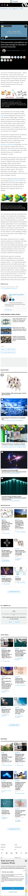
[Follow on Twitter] (7, 853)
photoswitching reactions (8, 352)
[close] (27, 53)
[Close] (24, 870)
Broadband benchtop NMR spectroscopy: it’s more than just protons (14, 471)
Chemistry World (21, 447)
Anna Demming (21, 531)
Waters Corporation (9, 447)
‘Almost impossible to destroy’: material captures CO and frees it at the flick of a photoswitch (7, 525)
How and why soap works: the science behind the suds (20, 711)
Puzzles (21, 8)
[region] (13, 882)
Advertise (3, 847)
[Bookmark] (11, 60)
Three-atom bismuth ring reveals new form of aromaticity (20, 680)
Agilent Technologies (15, 445)
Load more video (14, 725)
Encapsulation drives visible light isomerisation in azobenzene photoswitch (7, 553)
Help (2, 857)
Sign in (10, 622)
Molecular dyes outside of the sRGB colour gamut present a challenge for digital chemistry (7, 653)
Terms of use (18, 857)
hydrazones (11, 144)
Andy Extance (21, 582)
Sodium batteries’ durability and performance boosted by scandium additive (20, 786)
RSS (15, 849)
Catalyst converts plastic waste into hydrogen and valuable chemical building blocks (19, 338)
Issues (16, 844)
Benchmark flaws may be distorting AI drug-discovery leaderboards (7, 784)
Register (17, 622)
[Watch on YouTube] (21, 853)
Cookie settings (13, 891)
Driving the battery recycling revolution (13, 444)
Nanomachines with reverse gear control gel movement (14, 393)
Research (4, 519)
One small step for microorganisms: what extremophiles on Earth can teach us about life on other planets (7, 683)
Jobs (10, 8)
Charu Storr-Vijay (6, 791)
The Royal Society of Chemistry (14, 420)
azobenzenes (4, 144)
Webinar (17, 648)
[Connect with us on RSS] (26, 853)
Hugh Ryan (6, 661)
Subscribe (3, 844)
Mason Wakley (21, 685)
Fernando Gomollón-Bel (13, 50)
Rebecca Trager (5, 818)
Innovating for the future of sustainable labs (13, 418)
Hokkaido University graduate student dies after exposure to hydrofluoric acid (7, 758)
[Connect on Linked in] (11, 853)
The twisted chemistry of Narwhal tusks (6, 812)
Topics (2, 849)
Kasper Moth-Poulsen (18, 180)
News (2, 22)
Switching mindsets (18, 579)
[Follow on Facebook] (2, 853)
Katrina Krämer (18, 559)
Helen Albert (21, 793)
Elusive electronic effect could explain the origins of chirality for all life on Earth (19, 329)
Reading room (15, 8)
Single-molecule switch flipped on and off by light (7, 580)
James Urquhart (18, 821)
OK (13, 888)
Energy (3, 349)
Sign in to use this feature (21, 53)
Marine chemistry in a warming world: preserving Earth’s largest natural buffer (20, 652)
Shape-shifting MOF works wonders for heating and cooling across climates (19, 320)
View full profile (8, 309)
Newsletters (5, 8)
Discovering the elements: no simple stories (6, 710)
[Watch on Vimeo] (16, 853)
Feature (17, 576)
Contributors (18, 847)
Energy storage (11, 349)
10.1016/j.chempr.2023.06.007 (9, 288)
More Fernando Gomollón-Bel (10, 314)
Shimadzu (23, 445)
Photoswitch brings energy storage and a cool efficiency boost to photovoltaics (19, 524)
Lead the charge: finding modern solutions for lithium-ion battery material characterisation (14, 498)
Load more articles (14, 591)
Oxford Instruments (14, 473)
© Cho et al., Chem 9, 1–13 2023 (13, 100)
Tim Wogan (6, 533)
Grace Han (3, 115)
